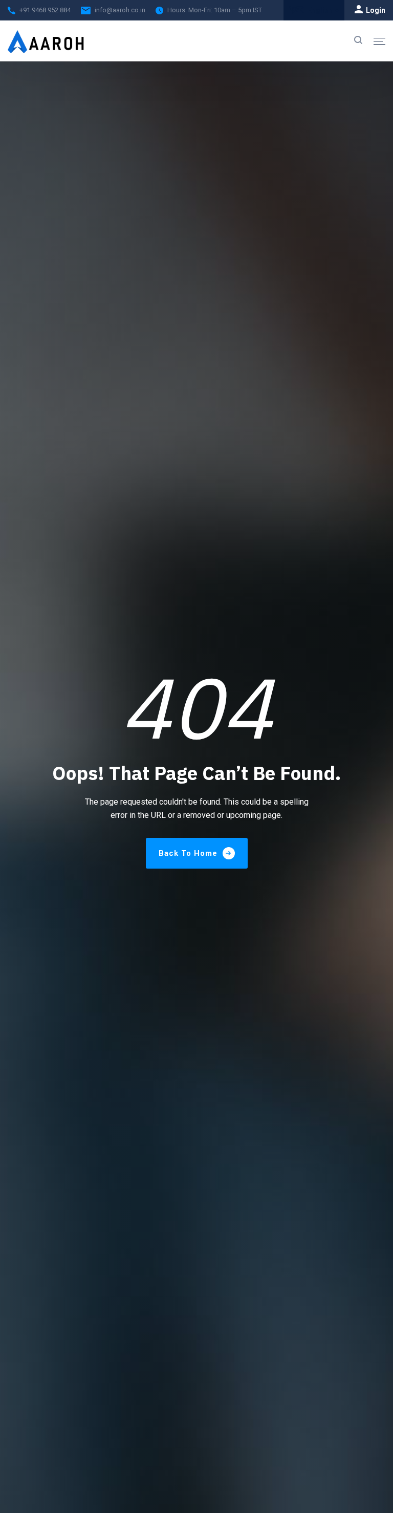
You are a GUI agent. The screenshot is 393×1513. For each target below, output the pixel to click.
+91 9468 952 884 (45, 10)
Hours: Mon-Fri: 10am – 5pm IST (214, 10)
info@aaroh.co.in (120, 10)
